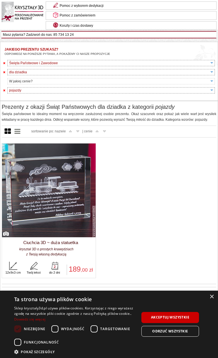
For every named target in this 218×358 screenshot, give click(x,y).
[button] (75, 351)
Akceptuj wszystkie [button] (170, 317)
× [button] (211, 297)
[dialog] (109, 324)
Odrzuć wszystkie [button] (170, 331)
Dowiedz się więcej (29, 319)
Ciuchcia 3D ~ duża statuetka (50, 242)
